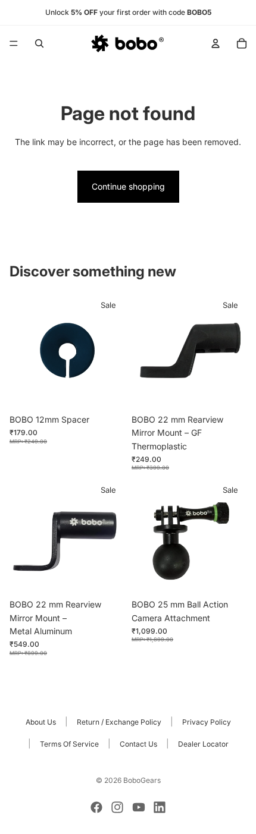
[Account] (215, 43)
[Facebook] (96, 807)
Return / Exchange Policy (119, 721)
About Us (41, 721)
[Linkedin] (159, 807)
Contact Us (138, 743)
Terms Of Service (69, 743)
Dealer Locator (203, 743)
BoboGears (142, 780)
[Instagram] (117, 807)
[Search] (39, 43)
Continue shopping (128, 186)
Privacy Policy (206, 721)
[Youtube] (139, 807)
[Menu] (13, 43)
